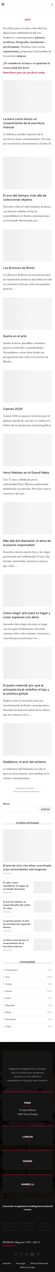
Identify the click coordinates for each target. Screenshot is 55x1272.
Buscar (6, 803)
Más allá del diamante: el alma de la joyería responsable (27, 543)
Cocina (28, 984)
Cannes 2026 (13, 409)
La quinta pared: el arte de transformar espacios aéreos (17, 924)
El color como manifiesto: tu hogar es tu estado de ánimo (16, 886)
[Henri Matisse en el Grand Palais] (27, 450)
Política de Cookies (27, 1267)
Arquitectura (28, 970)
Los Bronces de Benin (19, 268)
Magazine (28, 1005)
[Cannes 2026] (27, 386)
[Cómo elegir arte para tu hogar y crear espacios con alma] (27, 590)
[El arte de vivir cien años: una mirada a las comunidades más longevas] (27, 845)
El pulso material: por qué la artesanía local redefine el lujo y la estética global (26, 689)
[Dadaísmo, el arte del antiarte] (27, 739)
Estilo (28, 998)
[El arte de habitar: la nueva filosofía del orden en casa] (43, 906)
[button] (5, 1223)
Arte (28, 977)
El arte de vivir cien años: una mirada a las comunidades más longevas (27, 867)
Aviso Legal (20, 1263)
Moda (28, 1012)
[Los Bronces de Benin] (27, 245)
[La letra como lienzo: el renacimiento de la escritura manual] (27, 96)
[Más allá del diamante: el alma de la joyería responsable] (27, 518)
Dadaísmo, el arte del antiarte (24, 762)
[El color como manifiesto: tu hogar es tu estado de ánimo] (43, 887)
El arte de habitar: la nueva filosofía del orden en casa (16, 905)
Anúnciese (7, 1263)
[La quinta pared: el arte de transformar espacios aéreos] (43, 925)
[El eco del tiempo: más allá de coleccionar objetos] (27, 173)
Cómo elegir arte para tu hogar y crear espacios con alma (26, 615)
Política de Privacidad (39, 1263)
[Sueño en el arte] (27, 313)
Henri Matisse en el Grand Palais (26, 473)
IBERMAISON (9, 1245)
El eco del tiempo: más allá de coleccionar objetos (24, 197)
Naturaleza (28, 1019)
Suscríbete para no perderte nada (24, 72)
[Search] (51, 4)
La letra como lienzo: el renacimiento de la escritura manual (23, 123)
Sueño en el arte (15, 336)
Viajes (28, 1026)
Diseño (28, 991)
